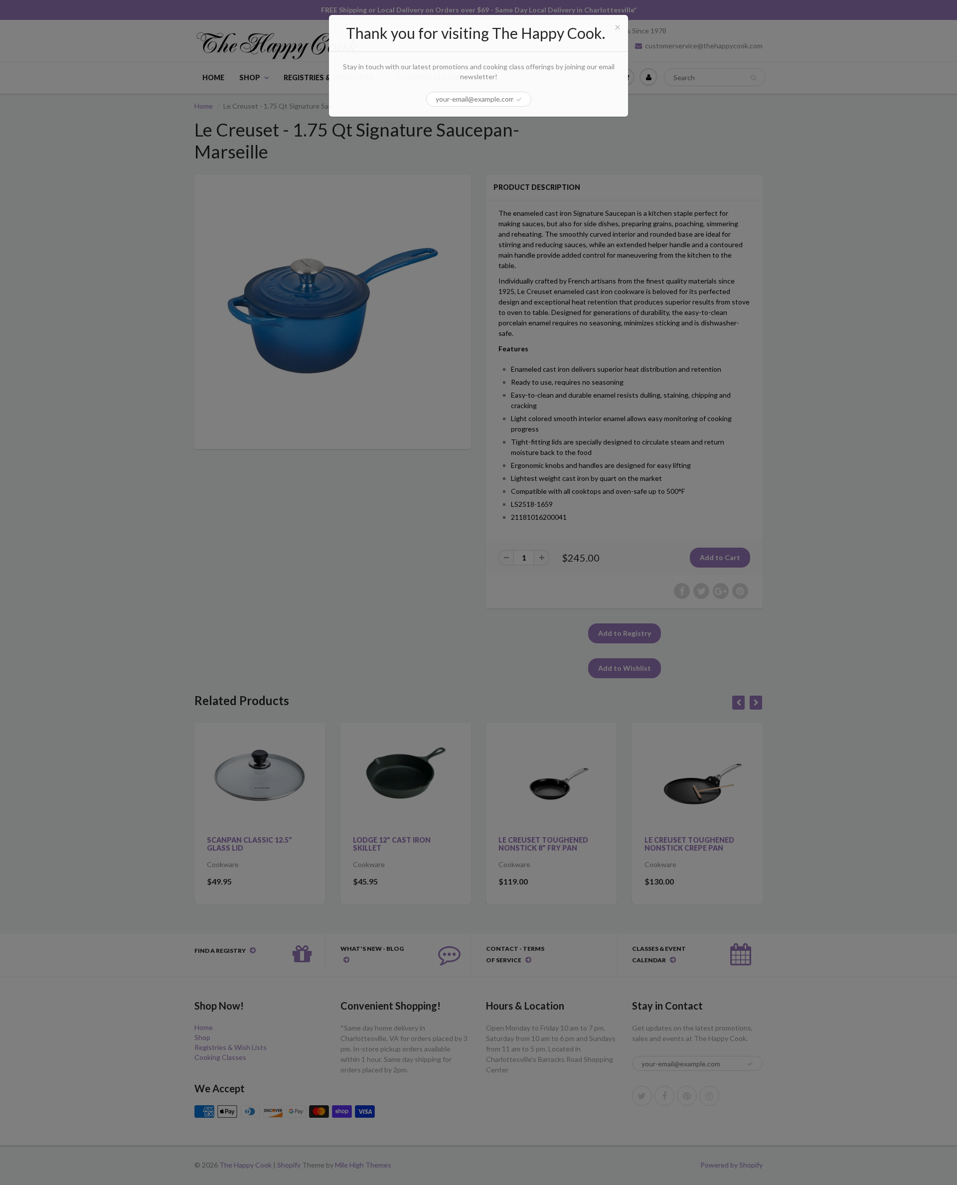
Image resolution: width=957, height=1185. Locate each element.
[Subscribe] (518, 100)
